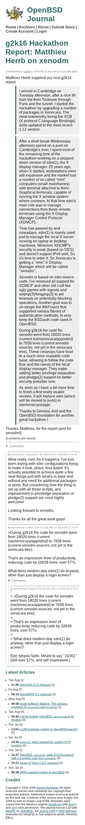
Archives (27, 27)
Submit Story (63, 27)
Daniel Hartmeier (47, 787)
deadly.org (55, 804)
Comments (16, 446)
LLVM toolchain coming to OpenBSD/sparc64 (48, 729)
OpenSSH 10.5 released (35, 685)
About (43, 27)
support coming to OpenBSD (42, 772)
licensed (67, 811)
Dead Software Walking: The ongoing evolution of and (39, 705)
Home (11, 27)
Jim (13, 807)
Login (41, 31)
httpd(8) (11, 811)
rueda (26, 71)
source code (47, 811)
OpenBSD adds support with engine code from (42, 756)
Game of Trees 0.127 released (39, 763)
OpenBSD (26, 811)
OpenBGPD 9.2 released (35, 694)
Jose (71, 804)
